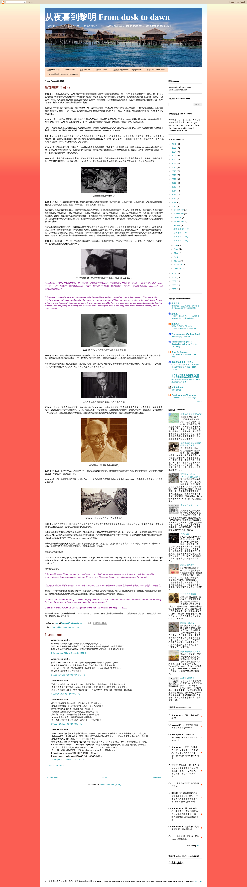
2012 (174, 198)
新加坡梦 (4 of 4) (181, 229)
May (176, 253)
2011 (174, 202)
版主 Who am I (85, 70)
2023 (174, 156)
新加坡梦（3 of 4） (182, 232)
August (177, 225)
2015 (174, 187)
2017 (174, 179)
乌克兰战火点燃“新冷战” (191, 414)
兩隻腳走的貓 (178, 387)
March (177, 261)
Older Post (156, 778)
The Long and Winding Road (186, 334)
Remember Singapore (182, 342)
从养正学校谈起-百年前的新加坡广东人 (190, 444)
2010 (174, 206)
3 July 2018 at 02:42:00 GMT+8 (65, 694)
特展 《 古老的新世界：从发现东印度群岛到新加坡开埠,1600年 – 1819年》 (185, 367)
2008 (174, 277)
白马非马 (176, 303)
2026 (174, 144)
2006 (174, 285)
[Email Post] (89, 623)
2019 (174, 171)
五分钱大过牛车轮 (188, 594)
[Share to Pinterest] (105, 623)
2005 (174, 289)
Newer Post (52, 778)
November (179, 213)
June (176, 249)
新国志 (175, 314)
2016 (174, 183)
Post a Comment (56, 765)
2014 (174, 191)
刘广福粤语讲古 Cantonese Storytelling (62, 74)
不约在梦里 (176, 390)
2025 (174, 148)
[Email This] (94, 623)
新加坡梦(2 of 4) (181, 236)
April (176, 257)
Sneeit (199, 846)
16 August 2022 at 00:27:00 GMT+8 (67, 759)
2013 (174, 194)
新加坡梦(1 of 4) (181, 240)
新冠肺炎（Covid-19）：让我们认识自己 (190, 475)
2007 (174, 281)
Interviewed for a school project (184, 397)
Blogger (198, 881)
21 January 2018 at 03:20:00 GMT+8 (68, 675)
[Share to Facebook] (102, 623)
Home (104, 778)
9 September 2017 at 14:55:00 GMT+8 (68, 653)
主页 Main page (53, 70)
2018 (174, 175)
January (178, 269)
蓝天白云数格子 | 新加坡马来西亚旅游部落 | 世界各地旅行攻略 (185, 376)
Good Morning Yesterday (184, 395)
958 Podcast (70, 70)
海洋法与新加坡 (187, 623)
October (178, 217)
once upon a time (71, 627)
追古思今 (176, 324)
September (179, 221)
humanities (57, 627)
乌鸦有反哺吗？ (187, 678)
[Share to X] (99, 623)
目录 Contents (101, 70)
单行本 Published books (156, 70)
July (176, 245)
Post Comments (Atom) (110, 784)
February (178, 265)
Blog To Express (180, 352)
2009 (174, 273)
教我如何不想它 (187, 565)
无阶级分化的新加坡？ (190, 651)
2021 (174, 163)
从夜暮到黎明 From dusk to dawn (107, 17)
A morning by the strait (181, 336)
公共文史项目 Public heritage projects (127, 70)
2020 (174, 167)
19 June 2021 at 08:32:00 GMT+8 (66, 724)
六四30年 (184, 534)
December (179, 210)
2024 (174, 152)
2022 (174, 159)
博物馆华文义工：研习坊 (183, 362)
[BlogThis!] (97, 623)
